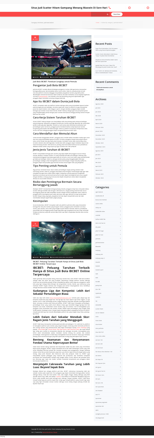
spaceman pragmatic (101, 402)
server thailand (100, 312)
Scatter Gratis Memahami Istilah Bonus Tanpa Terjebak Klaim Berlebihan (107, 55)
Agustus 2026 (99, 104)
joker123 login (100, 231)
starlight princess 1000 (102, 414)
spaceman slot (100, 406)
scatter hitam (99, 309)
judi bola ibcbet (45, 77)
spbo (97, 410)
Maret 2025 (99, 170)
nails (97, 274)
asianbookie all (100, 196)
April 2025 (98, 166)
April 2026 (98, 119)
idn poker (98, 227)
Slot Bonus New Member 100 (104, 351)
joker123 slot (99, 235)
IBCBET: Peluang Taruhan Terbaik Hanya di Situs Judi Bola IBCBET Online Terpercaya (58, 262)
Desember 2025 (100, 135)
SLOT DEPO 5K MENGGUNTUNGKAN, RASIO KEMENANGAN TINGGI (106, 71)
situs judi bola (69, 257)
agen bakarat (99, 192)
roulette (98, 297)
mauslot (98, 262)
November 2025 (100, 139)
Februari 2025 (100, 174)
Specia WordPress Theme (49, 432)
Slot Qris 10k (99, 383)
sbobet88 (98, 305)
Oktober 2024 (100, 178)
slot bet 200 (99, 344)
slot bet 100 (99, 340)
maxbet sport (99, 270)
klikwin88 (98, 246)
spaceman (98, 398)
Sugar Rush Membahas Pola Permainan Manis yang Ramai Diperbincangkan (107, 49)
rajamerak (98, 293)
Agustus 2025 (99, 151)
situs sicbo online (100, 336)
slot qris (98, 379)
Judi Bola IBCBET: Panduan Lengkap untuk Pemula (55, 81)
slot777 (98, 394)
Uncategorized (100, 418)
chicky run (98, 207)
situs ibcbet (99, 324)
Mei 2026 (98, 115)
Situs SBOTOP (100, 332)
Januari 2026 (99, 131)
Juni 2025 (98, 158)
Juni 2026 (98, 112)
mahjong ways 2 (100, 258)
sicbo (97, 316)
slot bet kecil (99, 348)
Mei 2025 (98, 162)
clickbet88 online (100, 211)
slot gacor (98, 367)
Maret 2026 (99, 123)
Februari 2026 (100, 127)
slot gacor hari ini (100, 371)
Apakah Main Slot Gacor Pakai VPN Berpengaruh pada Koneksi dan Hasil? (106, 66)
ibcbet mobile (55, 257)
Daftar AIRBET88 (100, 219)
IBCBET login (58, 77)
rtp (96, 301)
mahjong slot (99, 254)
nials (97, 277)
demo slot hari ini (100, 223)
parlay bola (99, 285)
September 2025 (100, 147)
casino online (99, 203)
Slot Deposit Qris (100, 363)
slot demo (98, 355)
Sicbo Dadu (99, 320)
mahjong (98, 250)
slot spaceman (100, 386)
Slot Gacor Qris (100, 375)
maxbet (98, 266)
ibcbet (53, 77)
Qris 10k (98, 289)
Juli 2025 (98, 154)
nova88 (98, 281)
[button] (108, 14)
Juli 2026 (98, 108)
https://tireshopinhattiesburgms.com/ (60, 298)
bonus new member (101, 200)
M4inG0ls (36, 77)
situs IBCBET (73, 77)
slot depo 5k (99, 359)
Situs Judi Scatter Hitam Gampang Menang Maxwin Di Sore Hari (69, 7)
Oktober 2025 (100, 143)
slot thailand (99, 390)
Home (97, 22)
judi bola (98, 238)
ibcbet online (62, 257)
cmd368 (98, 215)
